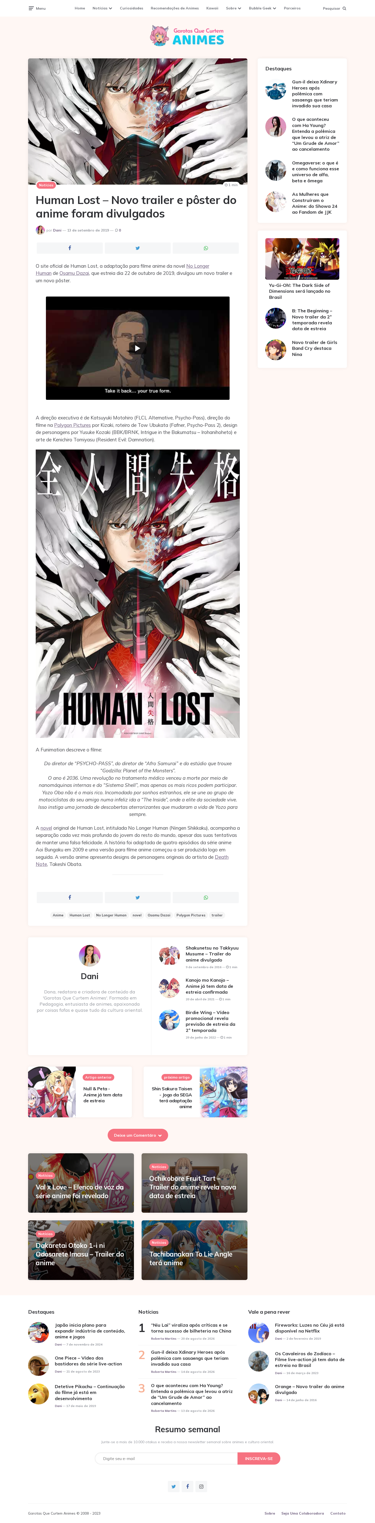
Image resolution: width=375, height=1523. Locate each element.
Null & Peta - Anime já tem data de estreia (102, 1095)
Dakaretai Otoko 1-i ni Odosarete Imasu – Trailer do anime (80, 1254)
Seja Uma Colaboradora (302, 1513)
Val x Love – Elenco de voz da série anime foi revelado (80, 1191)
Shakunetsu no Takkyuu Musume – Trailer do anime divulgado (212, 954)
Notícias (100, 8)
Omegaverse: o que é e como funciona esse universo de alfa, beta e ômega (315, 172)
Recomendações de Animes (175, 8)
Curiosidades (131, 8)
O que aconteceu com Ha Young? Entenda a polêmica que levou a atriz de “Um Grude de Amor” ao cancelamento (315, 134)
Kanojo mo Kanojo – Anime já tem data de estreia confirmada (209, 986)
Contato (338, 1513)
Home (80, 8)
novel (46, 828)
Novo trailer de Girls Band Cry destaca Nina (314, 348)
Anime (58, 915)
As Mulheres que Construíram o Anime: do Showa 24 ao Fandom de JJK (315, 203)
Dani (57, 230)
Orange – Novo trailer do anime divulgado (309, 1389)
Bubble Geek (260, 8)
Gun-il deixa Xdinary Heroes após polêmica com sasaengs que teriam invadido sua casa (315, 94)
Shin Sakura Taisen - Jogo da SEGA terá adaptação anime (172, 1097)
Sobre (231, 8)
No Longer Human (111, 915)
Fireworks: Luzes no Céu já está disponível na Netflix (309, 1328)
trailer (217, 915)
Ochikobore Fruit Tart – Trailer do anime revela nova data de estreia (192, 1187)
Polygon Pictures (72, 425)
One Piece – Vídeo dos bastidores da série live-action (88, 1361)
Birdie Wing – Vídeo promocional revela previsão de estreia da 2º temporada (210, 1021)
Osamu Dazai (74, 273)
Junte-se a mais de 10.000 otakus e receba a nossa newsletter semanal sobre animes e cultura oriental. (187, 1442)
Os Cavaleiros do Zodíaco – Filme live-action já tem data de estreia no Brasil (310, 1359)
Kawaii (212, 8)
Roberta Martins (164, 1338)
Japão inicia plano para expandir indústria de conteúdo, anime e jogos (90, 1331)
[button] (138, 348)
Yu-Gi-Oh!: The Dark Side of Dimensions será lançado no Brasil (299, 291)
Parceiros (292, 8)
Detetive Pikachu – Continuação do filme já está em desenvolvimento (90, 1392)
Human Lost (80, 915)
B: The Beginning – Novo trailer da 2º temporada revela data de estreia (312, 319)
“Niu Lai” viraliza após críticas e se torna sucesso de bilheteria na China (191, 1328)
